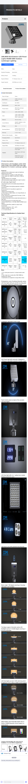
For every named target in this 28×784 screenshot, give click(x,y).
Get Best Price (7, 64)
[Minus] (26, 753)
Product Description (20, 88)
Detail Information (7, 88)
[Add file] (2, 782)
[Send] (26, 782)
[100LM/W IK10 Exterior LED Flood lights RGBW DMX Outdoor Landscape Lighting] (14, 35)
